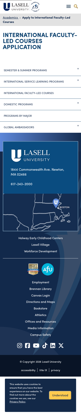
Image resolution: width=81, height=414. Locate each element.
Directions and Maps (40, 302)
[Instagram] (19, 345)
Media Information (40, 328)
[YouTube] (36, 345)
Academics (11, 17)
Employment (40, 282)
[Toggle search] (75, 6)
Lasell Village (40, 245)
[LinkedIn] (52, 345)
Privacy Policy (17, 401)
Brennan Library (40, 289)
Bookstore (40, 308)
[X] (61, 345)
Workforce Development (40, 251)
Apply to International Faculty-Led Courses (36, 19)
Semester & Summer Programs (25, 70)
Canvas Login (40, 295)
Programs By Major (18, 116)
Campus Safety (40, 335)
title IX (43, 370)
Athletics (40, 315)
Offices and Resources (40, 321)
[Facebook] (27, 345)
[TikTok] (44, 345)
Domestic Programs (18, 104)
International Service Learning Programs (34, 81)
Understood (60, 395)
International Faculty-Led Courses (29, 93)
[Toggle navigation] (68, 6)
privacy (55, 370)
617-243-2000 (21, 183)
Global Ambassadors (19, 127)
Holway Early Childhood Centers (40, 238)
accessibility (28, 370)
